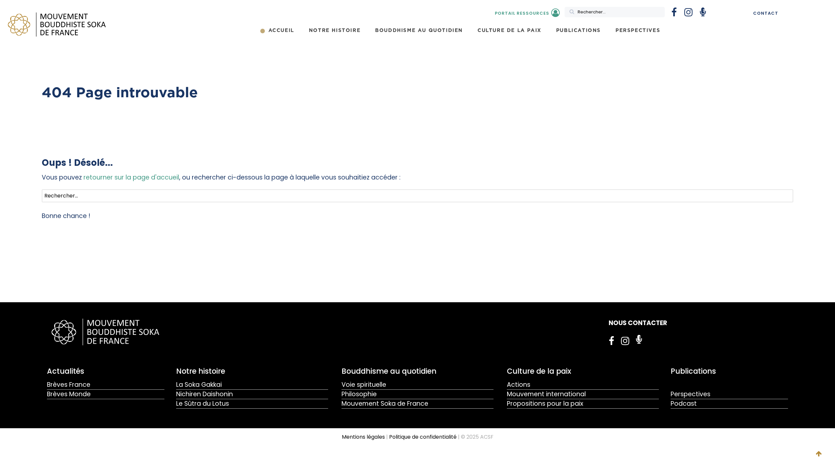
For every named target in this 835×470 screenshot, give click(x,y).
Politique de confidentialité (423, 437)
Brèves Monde (69, 394)
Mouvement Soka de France (385, 403)
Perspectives (690, 394)
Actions (518, 384)
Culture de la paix (539, 371)
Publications (693, 371)
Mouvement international (546, 394)
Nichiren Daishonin (204, 394)
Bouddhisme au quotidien (389, 371)
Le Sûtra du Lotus (202, 403)
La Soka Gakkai (199, 384)
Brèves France (68, 384)
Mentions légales (363, 437)
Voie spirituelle (364, 384)
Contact (765, 13)
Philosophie (359, 394)
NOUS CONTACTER (638, 323)
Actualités (65, 371)
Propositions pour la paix (545, 403)
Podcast (684, 403)
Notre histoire (200, 371)
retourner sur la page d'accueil (131, 177)
